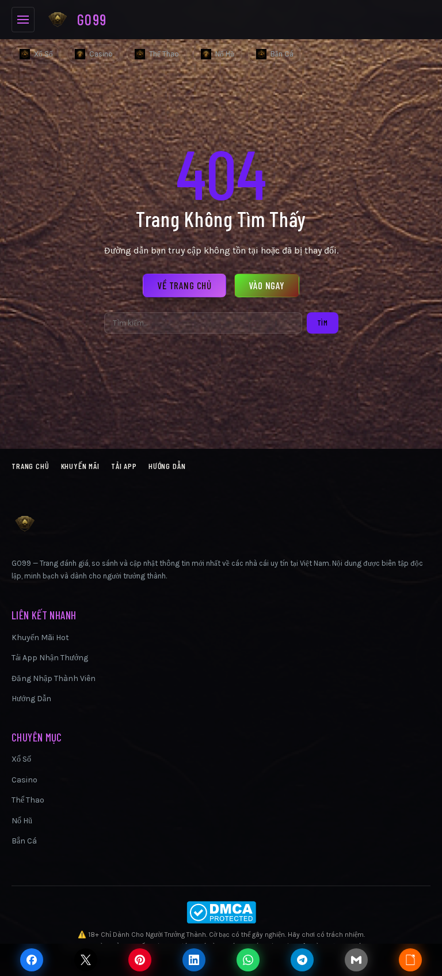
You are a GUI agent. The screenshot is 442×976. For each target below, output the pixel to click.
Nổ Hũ (224, 54)
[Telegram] (302, 959)
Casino (101, 54)
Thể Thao (164, 54)
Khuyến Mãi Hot (40, 637)
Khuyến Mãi (80, 466)
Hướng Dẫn (167, 466)
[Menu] (23, 19)
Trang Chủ (30, 466)
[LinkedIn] (193, 959)
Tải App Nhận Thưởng (50, 658)
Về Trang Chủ (184, 285)
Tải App (124, 466)
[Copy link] (410, 959)
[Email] (356, 959)
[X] (85, 959)
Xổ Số (43, 54)
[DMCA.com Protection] (221, 912)
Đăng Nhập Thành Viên (54, 678)
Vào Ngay (267, 285)
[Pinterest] (139, 959)
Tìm (322, 322)
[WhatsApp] (248, 959)
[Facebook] (31, 959)
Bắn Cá (282, 54)
